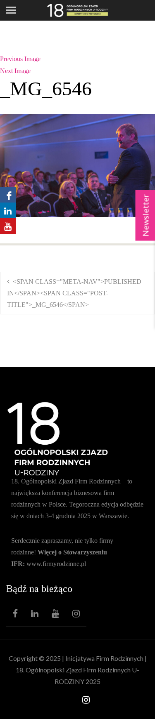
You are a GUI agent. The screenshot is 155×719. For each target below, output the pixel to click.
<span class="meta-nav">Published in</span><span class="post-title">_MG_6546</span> (74, 293)
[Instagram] (76, 613)
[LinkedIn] (34, 613)
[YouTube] (55, 613)
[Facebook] (15, 613)
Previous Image (20, 58)
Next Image (15, 70)
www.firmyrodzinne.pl (56, 563)
